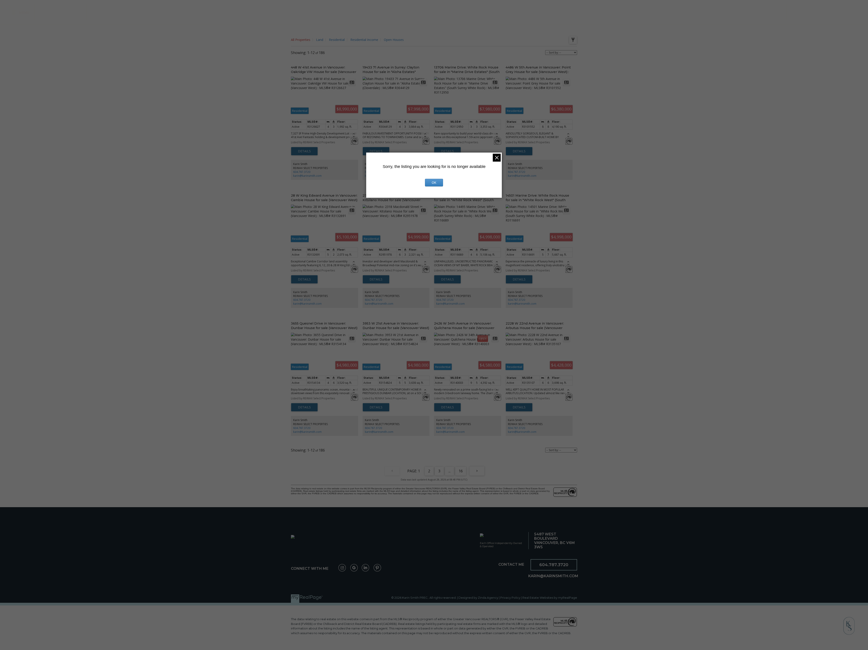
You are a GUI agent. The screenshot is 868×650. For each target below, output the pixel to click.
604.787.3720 (301, 172)
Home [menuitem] (46, 12)
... (449, 471)
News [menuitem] (819, 12)
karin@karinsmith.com (307, 176)
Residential (337, 40)
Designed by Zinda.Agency (478, 597)
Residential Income (364, 40)
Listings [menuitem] (67, 12)
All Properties (300, 40)
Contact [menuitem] (840, 12)
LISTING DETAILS (304, 151)
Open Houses (394, 40)
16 (461, 471)
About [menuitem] (800, 12)
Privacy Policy (510, 597)
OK (434, 182)
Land (319, 40)
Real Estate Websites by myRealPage (549, 597)
